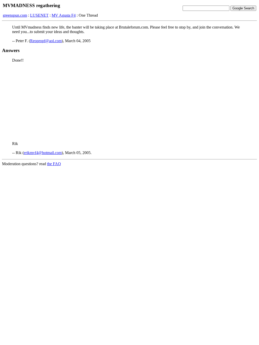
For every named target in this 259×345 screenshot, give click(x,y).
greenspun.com (15, 15)
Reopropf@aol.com (46, 41)
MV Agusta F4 (64, 15)
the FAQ (54, 164)
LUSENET (39, 15)
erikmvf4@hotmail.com (43, 153)
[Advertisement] (129, 102)
